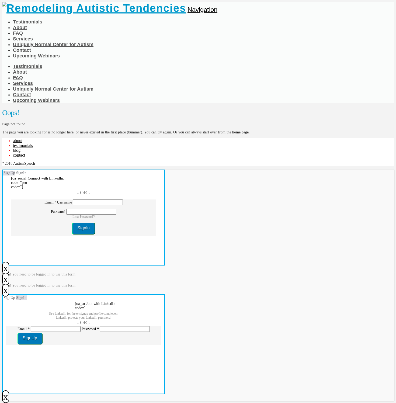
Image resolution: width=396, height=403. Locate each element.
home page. (241, 132)
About (17, 140)
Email (24, 329)
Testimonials (23, 145)
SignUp (9, 173)
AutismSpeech (24, 163)
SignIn (21, 173)
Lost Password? (83, 217)
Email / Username (58, 202)
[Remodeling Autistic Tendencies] (94, 8)
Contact (19, 155)
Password (58, 212)
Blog (16, 150)
